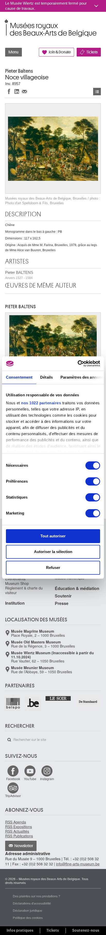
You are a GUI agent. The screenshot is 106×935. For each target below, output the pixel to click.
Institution (15, 603)
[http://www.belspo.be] (13, 703)
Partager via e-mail (24, 91)
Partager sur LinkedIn (17, 91)
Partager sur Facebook (9, 91)
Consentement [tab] (19, 377)
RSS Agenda (15, 822)
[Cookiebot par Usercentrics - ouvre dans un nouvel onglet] (77, 363)
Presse (61, 603)
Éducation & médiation (77, 588)
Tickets (92, 52)
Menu (13, 52)
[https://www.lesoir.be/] (58, 698)
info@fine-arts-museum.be (78, 863)
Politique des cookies (28, 917)
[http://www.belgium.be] (33, 703)
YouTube (30, 779)
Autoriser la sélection (53, 551)
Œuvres (97, 91)
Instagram (47, 779)
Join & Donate (60, 52)
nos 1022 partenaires (41, 403)
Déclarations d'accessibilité (32, 903)
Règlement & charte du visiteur (24, 590)
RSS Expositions (18, 826)
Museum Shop (17, 583)
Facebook (13, 779)
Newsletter (23, 846)
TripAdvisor (13, 795)
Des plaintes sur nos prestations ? (36, 896)
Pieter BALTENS (19, 275)
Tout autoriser (53, 536)
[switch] (92, 481)
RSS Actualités (17, 831)
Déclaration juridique (27, 910)
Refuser (53, 567)
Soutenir (63, 596)
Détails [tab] (46, 377)
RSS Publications (19, 836)
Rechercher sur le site (9, 739)
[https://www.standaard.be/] (88, 701)
